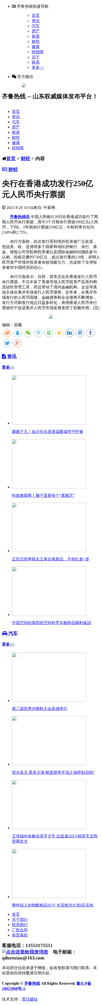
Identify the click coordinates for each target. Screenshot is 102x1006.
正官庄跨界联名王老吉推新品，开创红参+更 (50, 559)
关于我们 (20, 919)
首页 (36, 15)
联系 (36, 62)
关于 (36, 57)
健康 (36, 47)
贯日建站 (30, 999)
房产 (36, 31)
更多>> (38, 67)
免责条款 (20, 935)
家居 (36, 36)
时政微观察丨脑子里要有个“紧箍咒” (43, 495)
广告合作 (20, 930)
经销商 (38, 52)
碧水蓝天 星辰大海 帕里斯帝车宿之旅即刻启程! (53, 772)
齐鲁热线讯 (20, 217)
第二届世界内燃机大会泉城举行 (39, 708)
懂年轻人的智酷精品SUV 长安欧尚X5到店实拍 (52, 905)
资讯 (36, 21)
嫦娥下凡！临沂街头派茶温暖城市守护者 (47, 431)
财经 (36, 41)
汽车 (36, 26)
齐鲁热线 (32, 983)
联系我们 (20, 925)
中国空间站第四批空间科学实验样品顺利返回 (51, 623)
